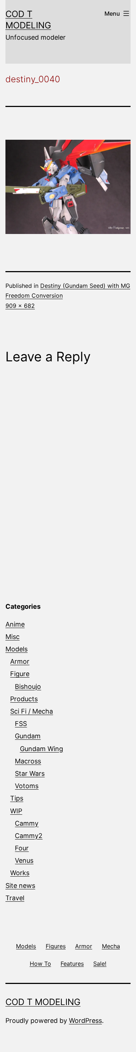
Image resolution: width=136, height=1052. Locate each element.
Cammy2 (28, 835)
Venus (24, 860)
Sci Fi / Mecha (31, 711)
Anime (15, 624)
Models (16, 649)
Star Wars (30, 773)
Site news (20, 885)
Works (19, 873)
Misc (12, 636)
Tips (16, 798)
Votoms (26, 786)
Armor (19, 661)
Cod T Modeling (43, 1002)
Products (24, 699)
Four (22, 848)
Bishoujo (28, 686)
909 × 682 (20, 305)
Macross (28, 761)
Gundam (28, 736)
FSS (21, 723)
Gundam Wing (41, 749)
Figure (19, 674)
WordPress (85, 1020)
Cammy (26, 823)
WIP (16, 811)
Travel (14, 898)
